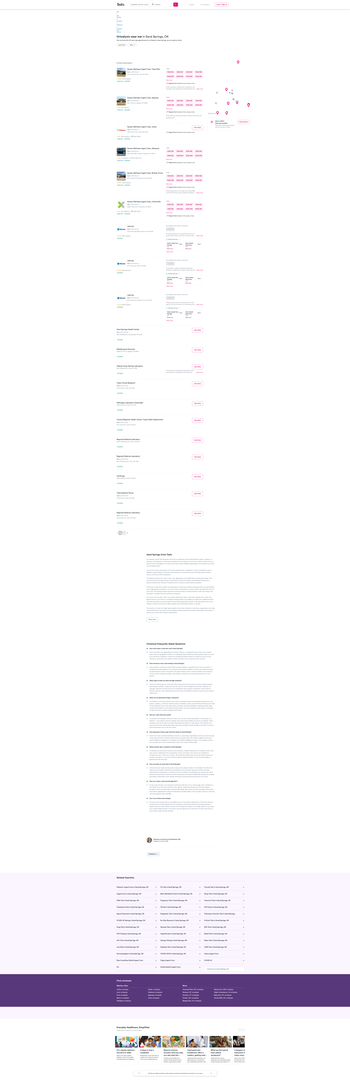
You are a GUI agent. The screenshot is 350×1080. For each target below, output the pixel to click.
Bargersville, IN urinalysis (192, 1001)
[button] (228, 103)
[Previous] (239, 1029)
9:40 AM (189, 72)
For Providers (205, 4)
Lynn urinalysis (122, 992)
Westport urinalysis (124, 1001)
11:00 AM (189, 76)
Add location (243, 122)
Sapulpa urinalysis (155, 995)
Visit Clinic (197, 127)
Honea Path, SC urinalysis (223, 998)
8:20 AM (170, 151)
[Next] (243, 1029)
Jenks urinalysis (122, 989)
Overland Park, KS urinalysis (193, 989)
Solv (118, 12)
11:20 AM (199, 76)
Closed (170, 229)
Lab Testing (119, 16)
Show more (199, 89)
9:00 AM (170, 72)
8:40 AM (170, 101)
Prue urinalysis (122, 995)
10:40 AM (180, 76)
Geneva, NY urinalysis (191, 992)
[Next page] (127, 533)
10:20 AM (170, 76)
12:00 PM (198, 105)
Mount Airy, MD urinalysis (223, 989)
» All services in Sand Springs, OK (217, 969)
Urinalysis (119, 21)
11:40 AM (189, 105)
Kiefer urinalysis (154, 989)
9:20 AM (180, 72)
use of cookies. (199, 1073)
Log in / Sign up (221, 4)
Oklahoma (119, 25)
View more (169, 80)
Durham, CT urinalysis (191, 995)
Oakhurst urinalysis (155, 992)
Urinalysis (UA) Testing (119, 30)
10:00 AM (198, 72)
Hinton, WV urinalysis (191, 998)
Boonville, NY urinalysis (222, 995)
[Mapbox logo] (212, 113)
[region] (230, 87)
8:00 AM (170, 204)
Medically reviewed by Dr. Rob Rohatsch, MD (166, 839)
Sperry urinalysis (123, 998)
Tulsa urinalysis (153, 998)
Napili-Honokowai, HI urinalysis (225, 992)
